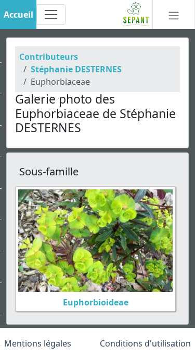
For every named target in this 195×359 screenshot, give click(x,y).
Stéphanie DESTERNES (76, 69)
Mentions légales (37, 343)
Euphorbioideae (95, 302)
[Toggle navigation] (51, 14)
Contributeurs (48, 56)
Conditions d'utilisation (145, 343)
